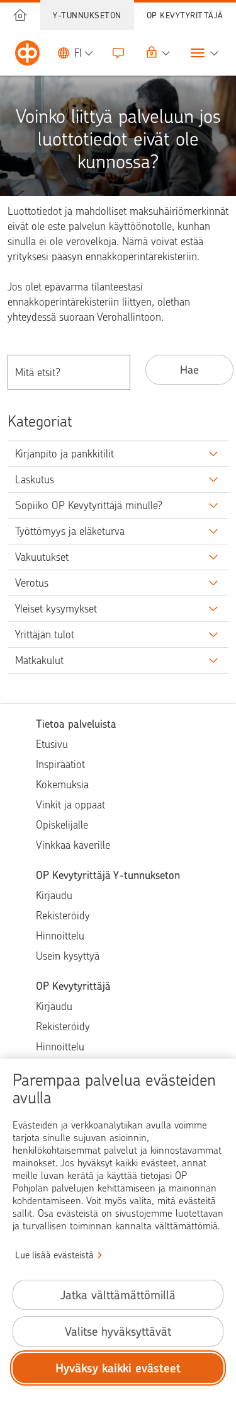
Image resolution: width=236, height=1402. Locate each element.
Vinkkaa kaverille (73, 845)
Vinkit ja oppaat (70, 804)
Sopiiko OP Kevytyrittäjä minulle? (88, 505)
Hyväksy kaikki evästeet (118, 1368)
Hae (189, 369)
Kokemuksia (62, 784)
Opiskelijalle (62, 825)
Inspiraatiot (60, 764)
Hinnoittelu (60, 935)
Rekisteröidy (63, 915)
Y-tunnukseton (87, 15)
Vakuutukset (42, 557)
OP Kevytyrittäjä (185, 15)
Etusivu (52, 744)
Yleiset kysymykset (56, 608)
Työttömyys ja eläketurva (70, 531)
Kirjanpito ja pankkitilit (64, 453)
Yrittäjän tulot (44, 634)
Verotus (31, 583)
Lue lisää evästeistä (54, 1255)
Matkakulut (39, 660)
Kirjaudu (54, 895)
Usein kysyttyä (67, 956)
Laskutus (34, 479)
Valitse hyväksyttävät (118, 1331)
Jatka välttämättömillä (118, 1295)
